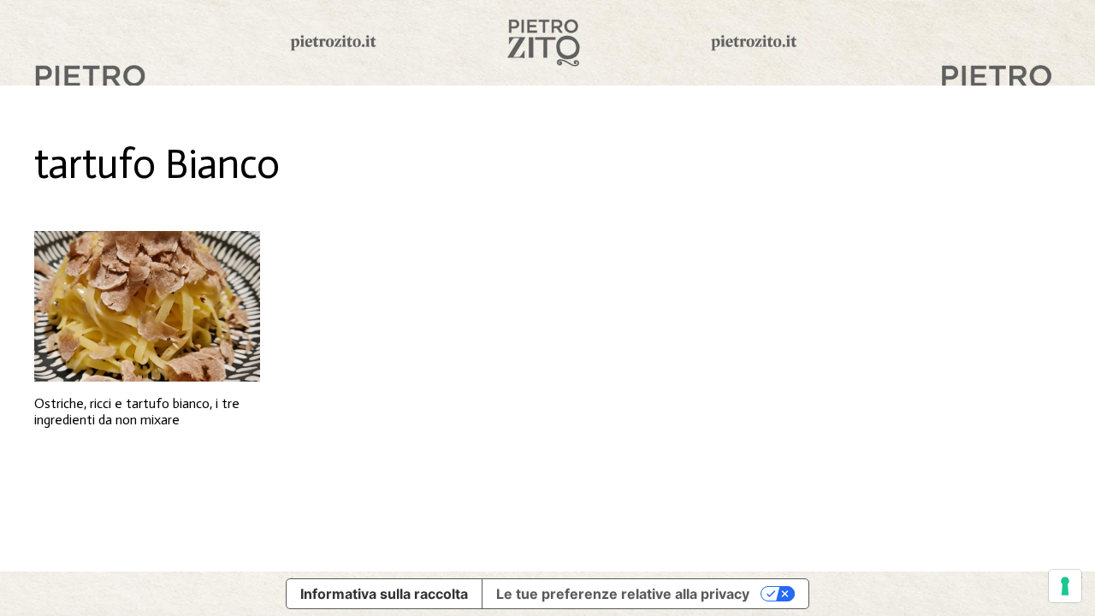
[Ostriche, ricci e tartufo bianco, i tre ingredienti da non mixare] (147, 306)
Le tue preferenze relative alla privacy (622, 593)
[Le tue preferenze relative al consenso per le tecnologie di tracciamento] (1065, 586)
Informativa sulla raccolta (384, 593)
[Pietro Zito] (547, 43)
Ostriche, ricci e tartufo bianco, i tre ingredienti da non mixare (137, 411)
